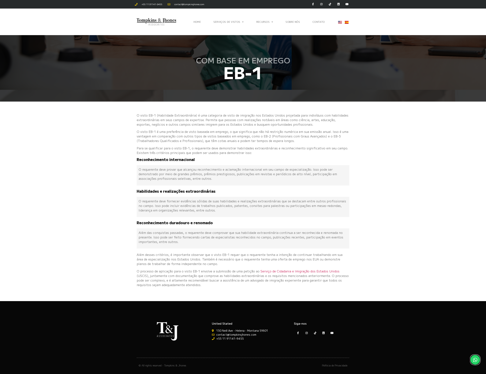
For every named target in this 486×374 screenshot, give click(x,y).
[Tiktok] (330, 4)
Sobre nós (293, 22)
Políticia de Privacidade (334, 365)
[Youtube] (347, 4)
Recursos (263, 22)
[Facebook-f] (313, 4)
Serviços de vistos (226, 22)
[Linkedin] (338, 4)
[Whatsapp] (475, 360)
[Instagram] (321, 4)
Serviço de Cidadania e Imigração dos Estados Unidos (299, 271)
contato (318, 22)
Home (197, 22)
